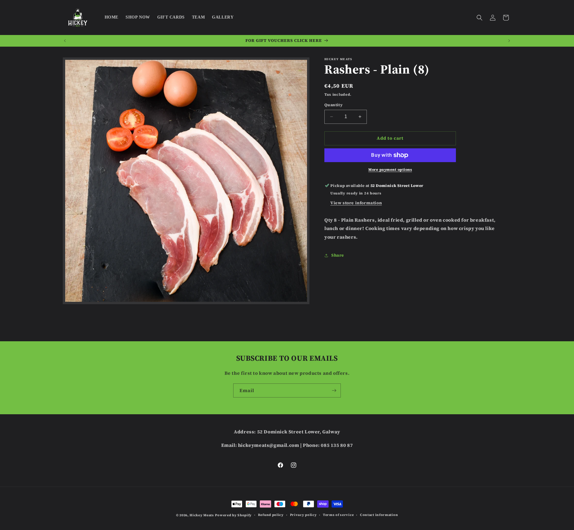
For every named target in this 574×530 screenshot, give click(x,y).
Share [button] (337, 255)
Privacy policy (303, 515)
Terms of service (338, 515)
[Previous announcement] (64, 40)
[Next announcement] (509, 40)
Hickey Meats (202, 515)
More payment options (390, 169)
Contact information (379, 515)
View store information (356, 203)
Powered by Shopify (233, 515)
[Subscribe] (334, 390)
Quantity (333, 104)
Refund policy (271, 515)
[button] (479, 17)
